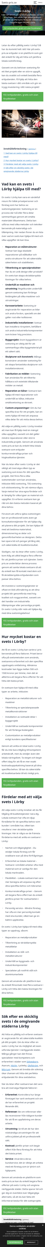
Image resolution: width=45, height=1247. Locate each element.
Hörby (14, 1065)
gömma (31, 149)
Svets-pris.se (9, 2)
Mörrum (6, 1069)
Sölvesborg (32, 1061)
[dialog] (22, 1235)
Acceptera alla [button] (15, 1242)
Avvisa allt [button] (31, 1242)
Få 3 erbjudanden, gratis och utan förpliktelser (22, 28)
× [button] (42, 1225)
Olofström (33, 1065)
